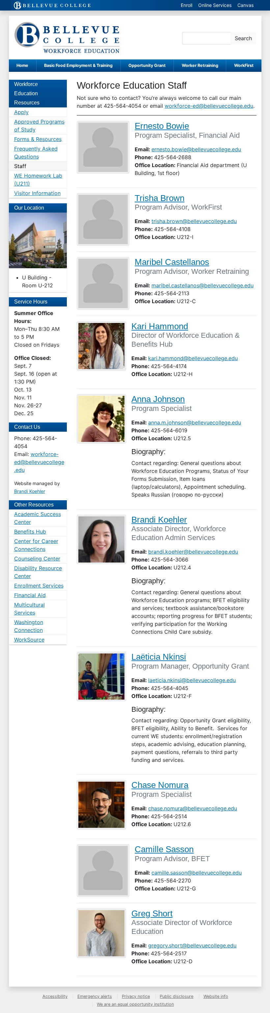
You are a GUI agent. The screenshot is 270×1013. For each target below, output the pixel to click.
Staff (20, 166)
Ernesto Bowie (162, 125)
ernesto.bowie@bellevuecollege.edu (196, 149)
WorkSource (29, 639)
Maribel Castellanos (172, 262)
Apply (21, 112)
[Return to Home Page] (67, 37)
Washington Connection (28, 626)
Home (22, 65)
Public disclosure (176, 996)
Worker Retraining (200, 65)
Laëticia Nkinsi (158, 656)
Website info (215, 996)
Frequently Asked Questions (36, 152)
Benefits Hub (30, 531)
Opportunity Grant (147, 65)
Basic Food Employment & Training (78, 65)
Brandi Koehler (159, 519)
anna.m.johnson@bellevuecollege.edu (194, 422)
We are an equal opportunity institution (135, 1004)
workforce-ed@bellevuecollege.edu (209, 105)
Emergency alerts (94, 996)
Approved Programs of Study (39, 125)
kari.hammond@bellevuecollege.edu (193, 358)
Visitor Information (37, 193)
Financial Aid (30, 595)
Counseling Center (37, 558)
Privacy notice (136, 996)
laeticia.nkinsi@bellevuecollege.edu (192, 680)
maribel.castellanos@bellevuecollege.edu (202, 285)
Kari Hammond (159, 326)
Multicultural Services (29, 608)
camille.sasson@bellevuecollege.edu (196, 872)
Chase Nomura (159, 785)
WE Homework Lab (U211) (38, 179)
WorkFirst (244, 65)
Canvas (245, 5)
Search (243, 38)
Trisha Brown (159, 198)
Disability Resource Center (38, 572)
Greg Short (152, 913)
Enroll (186, 5)
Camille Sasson (164, 849)
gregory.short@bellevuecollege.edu (192, 945)
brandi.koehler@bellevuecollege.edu (193, 551)
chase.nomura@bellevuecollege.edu (192, 808)
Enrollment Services (39, 585)
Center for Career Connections (36, 545)
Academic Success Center (37, 518)
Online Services (214, 5)
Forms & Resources (38, 139)
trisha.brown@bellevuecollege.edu (194, 221)
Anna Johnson (158, 399)
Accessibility (55, 996)
